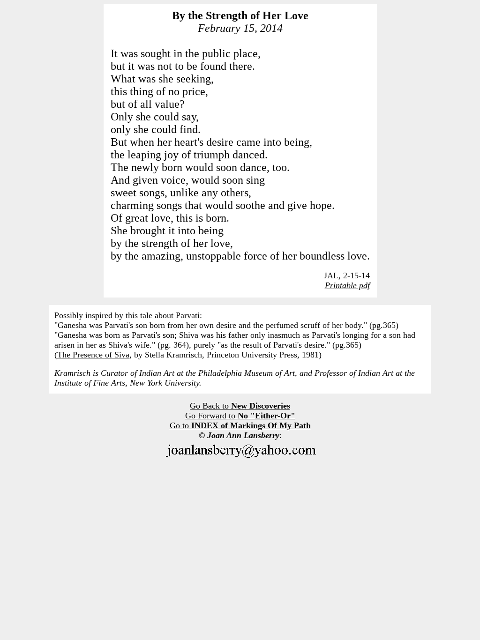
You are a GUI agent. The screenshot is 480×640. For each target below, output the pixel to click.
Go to (240, 425)
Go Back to (240, 405)
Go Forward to (240, 415)
